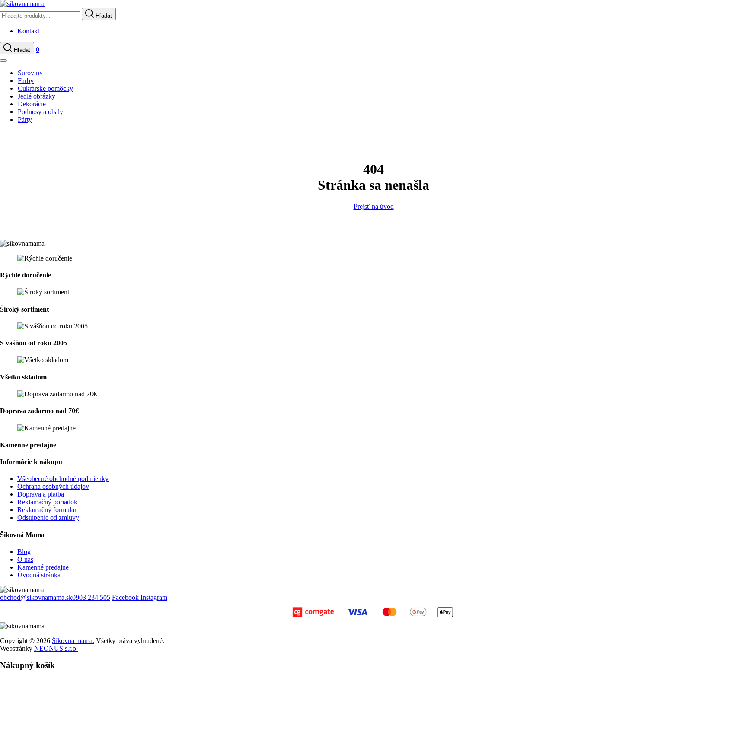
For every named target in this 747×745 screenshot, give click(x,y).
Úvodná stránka (39, 575)
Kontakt (28, 31)
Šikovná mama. (73, 640)
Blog (24, 551)
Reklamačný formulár (47, 509)
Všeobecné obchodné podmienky (63, 478)
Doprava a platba (40, 494)
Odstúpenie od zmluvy (48, 517)
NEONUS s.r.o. (56, 648)
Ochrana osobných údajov (53, 486)
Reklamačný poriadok (47, 502)
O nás (25, 559)
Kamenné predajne (43, 567)
